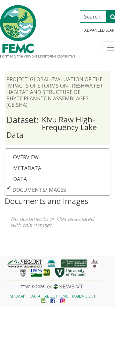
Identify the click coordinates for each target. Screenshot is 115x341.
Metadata (27, 168)
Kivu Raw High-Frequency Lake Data (51, 127)
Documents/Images (39, 189)
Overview (26, 157)
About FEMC (56, 296)
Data (20, 178)
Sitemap (17, 296)
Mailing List (84, 296)
